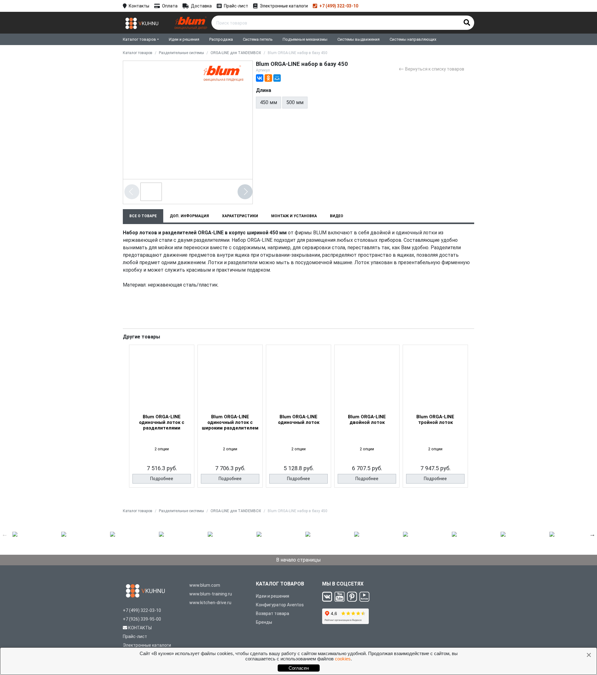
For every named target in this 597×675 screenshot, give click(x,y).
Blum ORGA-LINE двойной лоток (367, 419)
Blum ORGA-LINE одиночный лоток (298, 419)
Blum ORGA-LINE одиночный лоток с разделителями (161, 422)
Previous (5, 534)
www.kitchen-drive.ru (210, 602)
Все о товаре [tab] (143, 216)
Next (592, 534)
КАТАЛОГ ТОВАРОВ (280, 584)
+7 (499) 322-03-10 (338, 5)
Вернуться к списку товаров (431, 68)
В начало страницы (298, 560)
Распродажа (221, 39)
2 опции (162, 449)
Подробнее (161, 478)
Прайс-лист (236, 5)
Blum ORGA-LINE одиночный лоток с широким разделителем (230, 422)
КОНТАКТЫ (140, 627)
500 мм (294, 102)
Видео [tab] (336, 216)
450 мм (268, 102)
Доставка (201, 5)
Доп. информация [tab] (189, 216)
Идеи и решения (184, 39)
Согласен (299, 668)
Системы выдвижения (358, 39)
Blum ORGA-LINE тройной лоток (435, 419)
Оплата (170, 5)
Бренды (264, 622)
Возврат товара (272, 613)
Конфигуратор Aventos (280, 604)
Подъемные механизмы (305, 39)
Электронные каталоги (284, 5)
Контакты (139, 5)
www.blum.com (204, 585)
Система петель (258, 39)
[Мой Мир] (277, 78)
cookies (343, 658)
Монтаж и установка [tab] (294, 216)
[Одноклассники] (268, 78)
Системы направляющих (413, 39)
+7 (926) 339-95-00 (142, 619)
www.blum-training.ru (210, 593)
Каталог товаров (139, 39)
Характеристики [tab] (240, 216)
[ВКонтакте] (259, 78)
